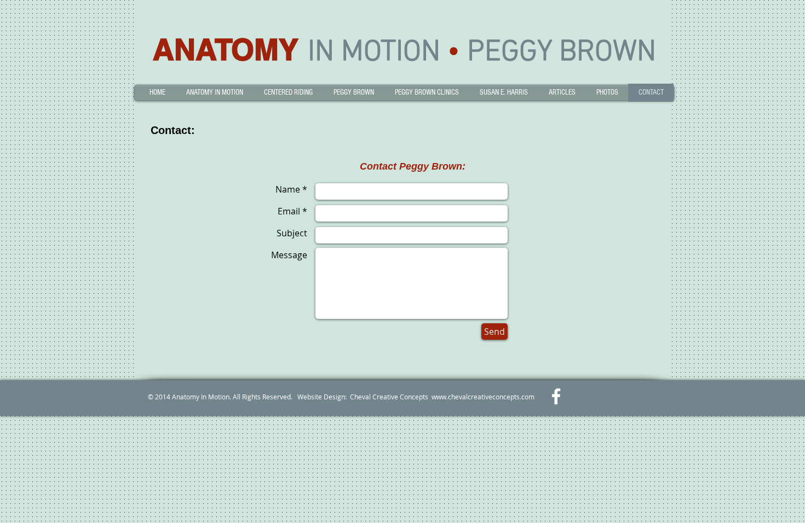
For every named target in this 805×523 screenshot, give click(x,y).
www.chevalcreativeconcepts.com (483, 396)
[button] (215, 93)
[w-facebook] (556, 396)
